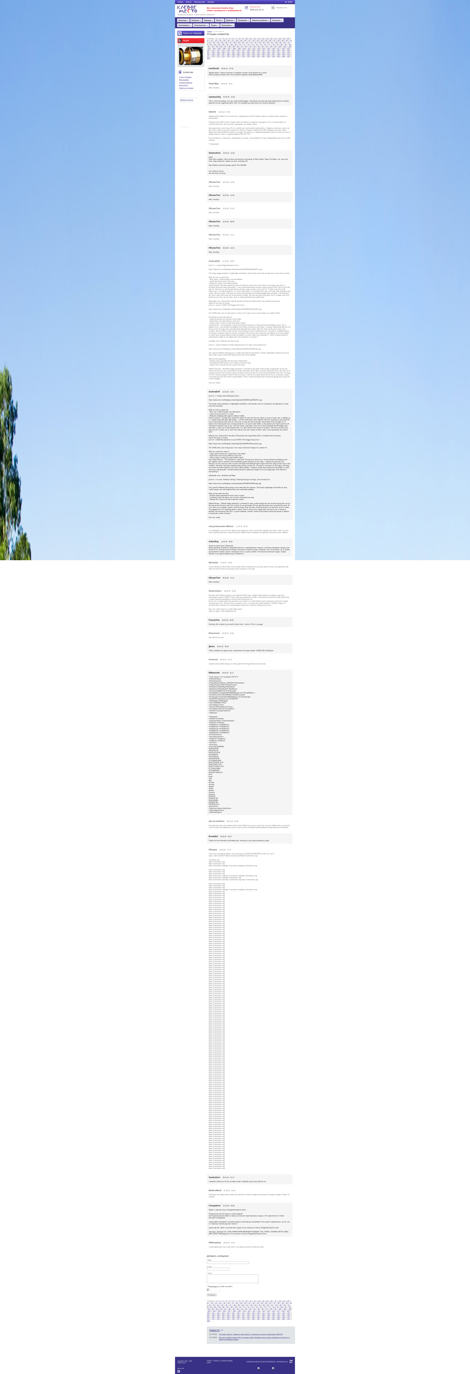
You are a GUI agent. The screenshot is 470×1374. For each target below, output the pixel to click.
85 (217, 46)
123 (223, 50)
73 (252, 44)
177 (238, 56)
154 (208, 54)
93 (250, 46)
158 (228, 54)
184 (273, 56)
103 (209, 48)
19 (284, 38)
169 (283, 54)
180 (253, 56)
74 (257, 44)
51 (247, 42)
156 (218, 54)
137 (208, 52)
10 (246, 38)
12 (255, 38)
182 (263, 56)
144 (243, 52)
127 (243, 50)
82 (290, 44)
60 (284, 42)
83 (209, 46)
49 (239, 42)
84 (213, 46)
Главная (180, 2)
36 (270, 40)
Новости (189, 2)
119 (288, 48)
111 (249, 48)
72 (248, 44)
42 (210, 42)
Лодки (214, 25)
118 (283, 48)
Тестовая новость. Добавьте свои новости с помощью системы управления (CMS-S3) (251, 1334)
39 (282, 40)
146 (253, 52)
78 (273, 44)
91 (242, 46)
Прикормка (226, 25)
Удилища (182, 20)
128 (248, 50)
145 (248, 52)
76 (265, 44)
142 (233, 52)
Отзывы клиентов (185, 83)
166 (268, 54)
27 (233, 40)
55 (264, 42)
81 (286, 44)
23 (216, 40)
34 (262, 40)
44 (218, 42)
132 (268, 50)
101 (285, 46)
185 (278, 56)
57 (272, 42)
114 (263, 48)
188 (208, 58)
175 (228, 56)
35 (266, 40)
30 (245, 40)
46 (226, 42)
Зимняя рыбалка (259, 20)
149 (268, 52)
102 (290, 46)
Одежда (207, 20)
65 (219, 44)
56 (268, 42)
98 (271, 46)
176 (233, 56)
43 (214, 42)
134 (278, 50)
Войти (290, 2)
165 (263, 54)
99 (275, 46)
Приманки (242, 20)
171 (208, 56)
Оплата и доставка (186, 88)
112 (254, 48)
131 (263, 50)
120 (208, 50)
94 (254, 46)
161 (243, 54)
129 (253, 50)
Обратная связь (199, 2)
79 (277, 44)
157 (223, 54)
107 (229, 48)
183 (268, 56)
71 (244, 44)
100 (280, 46)
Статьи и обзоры (185, 77)
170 (288, 54)
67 (227, 44)
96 (263, 46)
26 (228, 40)
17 (275, 38)
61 (289, 42)
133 (273, 50)
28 (237, 40)
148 (263, 52)
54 (259, 42)
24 (220, 40)
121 (213, 50)
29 (241, 40)
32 (253, 40)
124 (228, 50)
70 (240, 44)
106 (224, 48)
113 (259, 48)
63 (211, 44)
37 (274, 40)
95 (258, 46)
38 (278, 40)
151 (278, 52)
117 (278, 48)
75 (261, 44)
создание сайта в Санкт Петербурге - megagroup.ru (267, 1361)
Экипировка (183, 25)
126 (238, 50)
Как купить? (183, 85)
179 (248, 56)
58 (276, 42)
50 (243, 42)
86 (221, 46)
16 (271, 38)
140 (223, 52)
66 (223, 44)
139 (218, 52)
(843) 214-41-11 (257, 10)
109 (239, 48)
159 (233, 54)
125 (233, 50)
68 (232, 44)
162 (248, 54)
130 (258, 50)
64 (215, 44)
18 (280, 38)
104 (214, 48)
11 (251, 38)
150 (273, 52)
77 (269, 44)
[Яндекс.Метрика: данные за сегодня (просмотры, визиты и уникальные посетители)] (265, 1368)
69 (236, 44)
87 (225, 46)
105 (219, 48)
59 (280, 42)
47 (230, 42)
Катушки (195, 20)
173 (218, 56)
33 (257, 40)
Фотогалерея (184, 80)
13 (259, 38)
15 (267, 38)
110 (244, 48)
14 (263, 38)
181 (258, 56)
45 (222, 42)
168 (278, 54)
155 (213, 54)
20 (288, 38)
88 (229, 46)
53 (255, 42)
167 (273, 54)
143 (238, 52)
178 (243, 56)
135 (283, 50)
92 (246, 46)
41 (291, 40)
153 (288, 52)
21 (208, 40)
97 (267, 46)
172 (213, 56)
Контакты (211, 2)
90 (238, 46)
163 (253, 54)
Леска (218, 20)
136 (288, 50)
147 (258, 52)
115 (268, 48)
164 (258, 54)
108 (234, 48)
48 (234, 42)
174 (223, 56)
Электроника (200, 25)
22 (212, 40)
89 (234, 46)
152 (283, 52)
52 (251, 42)
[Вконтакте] (178, 1372)
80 (281, 44)
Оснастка (276, 20)
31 (249, 40)
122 (218, 50)
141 (228, 52)
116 (273, 48)
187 (288, 56)
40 (287, 40)
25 (224, 40)
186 (283, 56)
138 (213, 52)
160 (238, 54)
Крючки (229, 20)
